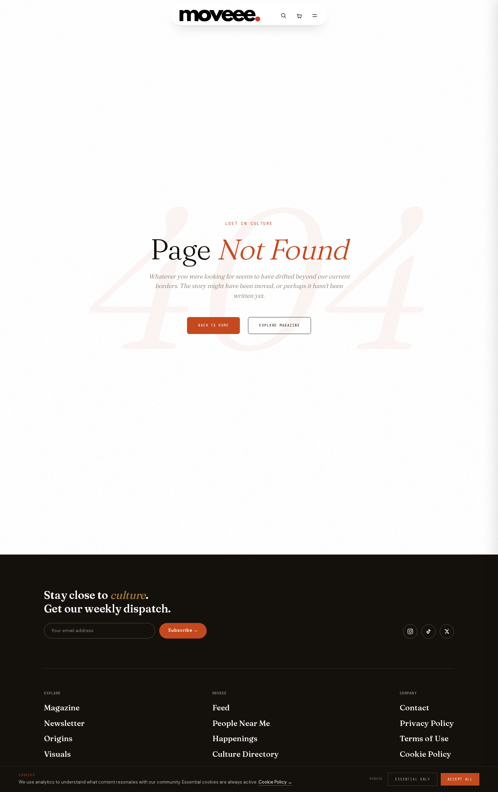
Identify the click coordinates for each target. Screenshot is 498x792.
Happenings (234, 738)
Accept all (460, 779)
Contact (414, 707)
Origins (58, 738)
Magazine (62, 707)
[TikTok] (428, 631)
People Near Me (241, 723)
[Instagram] (410, 631)
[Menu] (314, 15)
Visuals (57, 754)
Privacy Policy (427, 723)
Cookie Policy (425, 754)
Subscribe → (183, 630)
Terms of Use (424, 738)
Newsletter (64, 723)
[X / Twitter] (447, 631)
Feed (221, 707)
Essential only (412, 779)
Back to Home (213, 325)
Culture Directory (245, 754)
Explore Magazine (279, 325)
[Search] (283, 15)
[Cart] (299, 15)
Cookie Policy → (275, 782)
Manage (376, 779)
